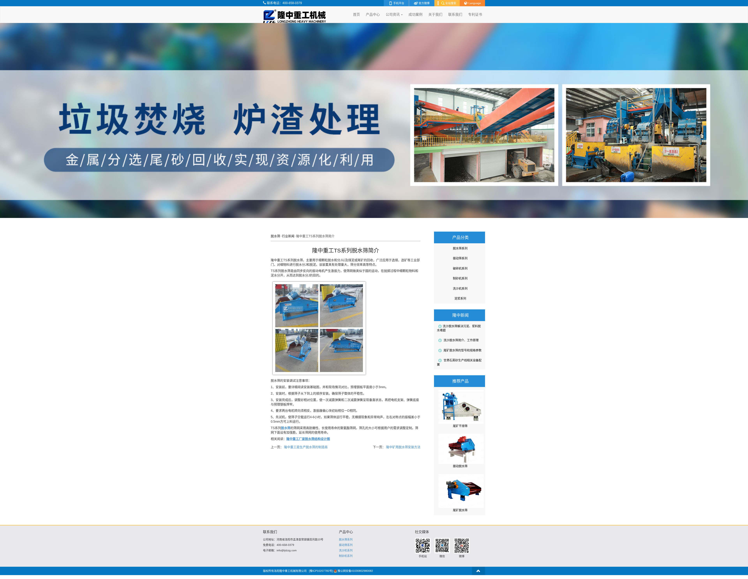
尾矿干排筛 (460, 426)
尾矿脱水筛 (460, 510)
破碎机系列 (460, 268)
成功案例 (415, 15)
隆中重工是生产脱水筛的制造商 (305, 447)
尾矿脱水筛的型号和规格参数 (462, 350)
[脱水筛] (295, 11)
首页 (356, 15)
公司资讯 (393, 15)
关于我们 (435, 15)
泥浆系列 (460, 298)
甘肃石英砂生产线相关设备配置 (459, 362)
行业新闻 (288, 236)
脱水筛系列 (460, 248)
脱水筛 (275, 236)
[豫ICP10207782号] (321, 570)
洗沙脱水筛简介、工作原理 (461, 340)
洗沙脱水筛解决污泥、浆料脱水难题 (459, 328)
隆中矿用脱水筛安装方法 (402, 447)
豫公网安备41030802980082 (355, 570)
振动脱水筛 (460, 466)
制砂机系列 (460, 278)
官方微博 (424, 3)
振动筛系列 (460, 258)
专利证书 (475, 15)
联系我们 (455, 15)
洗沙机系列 (460, 288)
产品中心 (373, 15)
